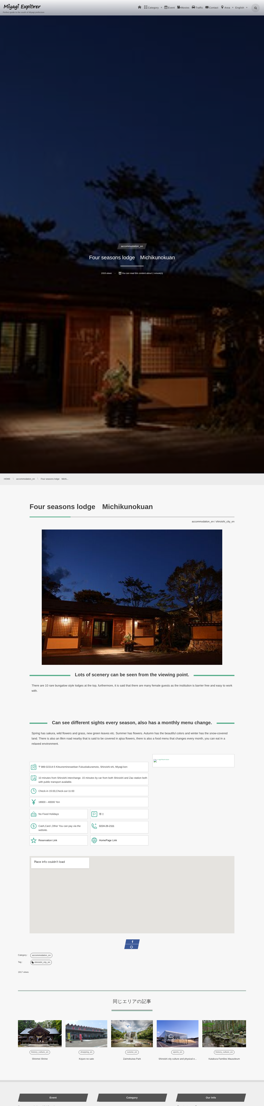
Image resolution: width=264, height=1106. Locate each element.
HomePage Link (108, 840)
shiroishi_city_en (225, 521)
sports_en (177, 1052)
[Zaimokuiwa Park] (132, 1033)
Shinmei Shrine (40, 1058)
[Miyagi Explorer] (22, 7)
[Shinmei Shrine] (40, 1033)
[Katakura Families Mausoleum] (224, 1033)
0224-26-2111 (106, 826)
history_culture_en (40, 1052)
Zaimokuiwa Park (132, 1058)
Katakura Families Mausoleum (224, 1058)
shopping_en (86, 1052)
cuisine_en (132, 1052)
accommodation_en (132, 246)
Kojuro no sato (86, 1058)
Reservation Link (47, 840)
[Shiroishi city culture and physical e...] (177, 1033)
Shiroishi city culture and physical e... (178, 1058)
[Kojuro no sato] (86, 1033)
